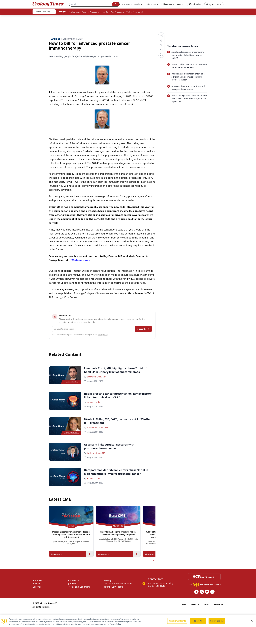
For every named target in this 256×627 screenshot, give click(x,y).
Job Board (73, 583)
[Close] (252, 621)
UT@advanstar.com (79, 260)
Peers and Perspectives (90, 12)
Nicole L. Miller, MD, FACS (98, 427)
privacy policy (102, 334)
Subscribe (141, 329)
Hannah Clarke (93, 402)
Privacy (107, 580)
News (206, 604)
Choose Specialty (42, 11)
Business (126, 4)
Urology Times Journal (134, 12)
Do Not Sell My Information (118, 583)
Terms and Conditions (79, 586)
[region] (128, 621)
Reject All (198, 621)
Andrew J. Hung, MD (96, 453)
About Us (37, 580)
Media (137, 4)
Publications (166, 4)
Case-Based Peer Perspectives (112, 12)
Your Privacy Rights (113, 586)
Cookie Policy (115, 624)
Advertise (37, 583)
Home (183, 604)
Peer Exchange (74, 12)
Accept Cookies (216, 621)
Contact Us (73, 580)
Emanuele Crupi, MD (96, 376)
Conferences (150, 4)
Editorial (37, 586)
